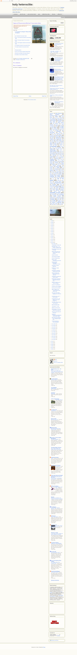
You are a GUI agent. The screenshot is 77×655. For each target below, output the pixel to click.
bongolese (52, 135)
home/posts (16, 14)
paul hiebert (56, 169)
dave (56, 359)
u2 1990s (54, 200)
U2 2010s (62, 128)
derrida (56, 145)
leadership (52, 160)
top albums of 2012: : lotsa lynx (55, 266)
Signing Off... (53, 393)
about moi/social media (32, 14)
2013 (52, 240)
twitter (63, 199)
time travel (59, 198)
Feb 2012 (54, 337)
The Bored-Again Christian (56, 447)
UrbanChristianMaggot (55, 571)
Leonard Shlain (59, 118)
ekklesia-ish (60, 14)
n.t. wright (57, 167)
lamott (62, 158)
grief (62, 152)
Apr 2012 (54, 334)
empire (51, 148)
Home (30, 96)
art (63, 133)
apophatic (60, 132)
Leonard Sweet (52, 119)
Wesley (51, 130)
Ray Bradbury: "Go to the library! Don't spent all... (56, 310)
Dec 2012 (54, 243)
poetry (51, 172)
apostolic (51, 133)
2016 (52, 236)
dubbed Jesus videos (46, 14)
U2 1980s (62, 126)
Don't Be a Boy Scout (54, 419)
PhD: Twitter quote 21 (58, 399)
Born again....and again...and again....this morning (56, 52)
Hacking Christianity (55, 580)
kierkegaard (18, 59)
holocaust (56, 153)
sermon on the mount (60, 183)
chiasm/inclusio (58, 138)
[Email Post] (31, 58)
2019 (52, 231)
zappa (53, 204)
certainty (51, 138)
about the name (22, 14)
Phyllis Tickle (52, 122)
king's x (53, 158)
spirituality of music (55, 192)
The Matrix (52, 126)
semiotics (51, 183)
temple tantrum (57, 195)
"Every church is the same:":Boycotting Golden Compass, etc (57, 89)
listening (51, 162)
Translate (58, 635)
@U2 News (53, 392)
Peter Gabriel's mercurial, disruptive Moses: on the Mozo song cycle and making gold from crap (59, 78)
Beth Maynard (59, 113)
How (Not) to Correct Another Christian (21, 54)
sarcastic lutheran (58, 181)
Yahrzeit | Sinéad (54, 379)
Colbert (56, 116)
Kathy (52, 458)
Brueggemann (52, 115)
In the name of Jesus (54, 572)
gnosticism (58, 152)
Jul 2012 (53, 330)
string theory (52, 193)
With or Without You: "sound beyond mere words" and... (56, 290)
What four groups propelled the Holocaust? (59, 70)
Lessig (58, 119)
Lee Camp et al (58, 466)
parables (60, 168)
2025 (52, 222)
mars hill (55, 163)
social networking (60, 187)
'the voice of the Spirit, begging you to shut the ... (56, 293)
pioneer (53, 171)
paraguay (51, 169)
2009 (52, 344)
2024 (52, 223)
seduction (51, 182)
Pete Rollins (60, 120)
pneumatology (59, 171)
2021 (52, 228)
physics (51, 170)
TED (57, 125)
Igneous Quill (53, 418)
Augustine (51, 113)
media (63, 163)
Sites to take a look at (55, 516)
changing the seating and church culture (56, 277)
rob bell (62, 177)
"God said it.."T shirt (55, 306)
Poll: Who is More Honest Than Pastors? (56, 303)
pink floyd (62, 170)
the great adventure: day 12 (55, 552)
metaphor (53, 164)
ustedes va (60, 200)
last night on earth (59, 159)
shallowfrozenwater (55, 457)
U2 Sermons (53, 515)
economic (62, 146)
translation (52, 199)
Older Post (44, 96)
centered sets (58, 137)
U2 (56, 126)
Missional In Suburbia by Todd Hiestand (59, 102)
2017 (52, 234)
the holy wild (53, 551)
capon (57, 136)
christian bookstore (53, 139)
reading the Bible (55, 176)
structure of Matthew (60, 193)
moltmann (51, 166)
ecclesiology (53, 146)
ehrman (53, 147)
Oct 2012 (54, 325)
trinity (58, 199)
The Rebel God (54, 409)
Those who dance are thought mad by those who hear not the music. (57, 476)
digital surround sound (56, 307)
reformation (52, 177)
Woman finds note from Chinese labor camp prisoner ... (56, 252)
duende (61, 145)
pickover (57, 170)
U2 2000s (54, 128)
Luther (63, 119)
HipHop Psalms (53, 388)
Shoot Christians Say (55, 304)
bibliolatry (60, 134)
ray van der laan (59, 174)
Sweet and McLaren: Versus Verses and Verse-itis (55, 273)
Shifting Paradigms (54, 486)
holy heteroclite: (22, 4)
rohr (53, 178)
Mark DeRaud (53, 120)
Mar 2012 (54, 336)
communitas (52, 141)
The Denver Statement (55, 439)
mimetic (62, 164)
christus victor (61, 139)
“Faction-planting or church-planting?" (55, 321)
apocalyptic (52, 132)
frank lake (61, 151)
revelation (57, 177)
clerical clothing (59, 140)
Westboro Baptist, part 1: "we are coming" (56, 283)
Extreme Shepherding (56, 258)
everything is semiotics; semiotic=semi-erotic (56, 271)
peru (61, 169)
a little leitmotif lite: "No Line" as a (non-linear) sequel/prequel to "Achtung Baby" (59, 59)
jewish (51, 157)
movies (57, 166)
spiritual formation (60, 190)
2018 (52, 233)
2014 (52, 239)
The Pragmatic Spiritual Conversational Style (22, 45)
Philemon (59, 121)
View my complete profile (58, 362)
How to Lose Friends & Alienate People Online (22, 51)
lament (56, 158)
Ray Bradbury (55, 123)
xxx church (62, 203)
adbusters (57, 130)
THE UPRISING (54, 387)
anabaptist (58, 131)
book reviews (58, 135)
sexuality (54, 184)
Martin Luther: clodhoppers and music (56, 260)
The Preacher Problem (56, 256)
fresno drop (52, 152)
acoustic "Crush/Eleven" (56, 284)
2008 (52, 345)
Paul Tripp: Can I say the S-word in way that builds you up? (56, 86)
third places (53, 198)
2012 (52, 242)
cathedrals (62, 136)
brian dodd (52, 136)
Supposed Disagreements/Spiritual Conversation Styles (56, 315)
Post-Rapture (53, 506)
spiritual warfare (57, 191)
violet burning (52, 201)
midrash (58, 164)
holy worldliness (53, 154)
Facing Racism (53, 410)
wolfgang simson (60, 201)
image (59, 154)
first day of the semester (56, 287)
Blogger (44, 647)
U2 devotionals (54, 129)
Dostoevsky (56, 117)
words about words (53, 203)
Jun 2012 (54, 331)
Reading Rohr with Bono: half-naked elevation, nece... (56, 279)
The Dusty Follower (55, 542)
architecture (58, 133)
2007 (52, 347)
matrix (59, 163)
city (52, 140)
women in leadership (56, 202)
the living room (54, 524)
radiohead (51, 174)
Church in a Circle (54, 532)
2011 (52, 341)
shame (61, 184)
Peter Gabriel (52, 121)
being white (54, 134)
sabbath (58, 180)
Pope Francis (61, 122)
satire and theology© (55, 398)
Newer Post (15, 96)
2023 (52, 225)
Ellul (61, 117)
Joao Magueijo (52, 118)
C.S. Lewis (59, 115)
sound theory (55, 189)
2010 (52, 342)
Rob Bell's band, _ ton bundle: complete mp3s (56, 247)
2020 (52, 230)
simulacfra (51, 186)
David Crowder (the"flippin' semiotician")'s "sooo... (56, 263)
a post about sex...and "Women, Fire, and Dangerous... (56, 299)
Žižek (60, 204)
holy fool (60, 153)
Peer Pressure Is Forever (55, 465)
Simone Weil (58, 124)
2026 (52, 220)
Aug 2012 (54, 328)
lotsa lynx (53, 14)
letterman (55, 161)
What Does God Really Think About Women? (22, 53)
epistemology (52, 149)
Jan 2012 (54, 339)
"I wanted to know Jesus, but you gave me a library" (59, 44)
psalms (60, 173)
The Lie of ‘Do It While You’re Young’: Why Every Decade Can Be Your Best (57, 371)
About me (55, 361)
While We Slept (54, 427)
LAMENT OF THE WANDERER (56, 543)
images (62, 154)
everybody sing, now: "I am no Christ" (56, 297)
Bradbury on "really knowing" (55, 268)
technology (61, 194)
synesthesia (54, 194)
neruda (56, 168)
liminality (60, 161)
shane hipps (60, 185)
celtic (52, 137)
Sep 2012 (54, 327)
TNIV (61, 125)
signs (39, 14)
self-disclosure (22, 59)
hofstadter (51, 153)
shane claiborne (53, 185)
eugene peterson (53, 151)
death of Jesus (53, 144)
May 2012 (54, 333)
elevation (59, 147)
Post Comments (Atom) (32, 99)
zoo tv (56, 204)
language (52, 159)
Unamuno (61, 129)
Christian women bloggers (56, 286)
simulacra (57, 186)
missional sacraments (56, 165)
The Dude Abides (54, 378)
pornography (56, 172)
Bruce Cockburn (54, 114)
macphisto (56, 162)
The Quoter (22, 46)
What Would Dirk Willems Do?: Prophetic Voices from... (56, 318)
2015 (52, 237)
